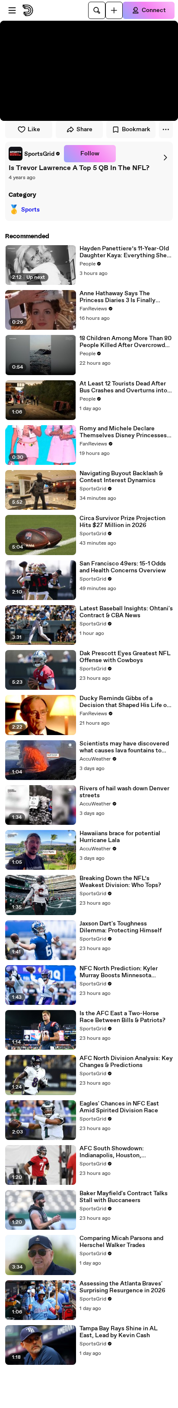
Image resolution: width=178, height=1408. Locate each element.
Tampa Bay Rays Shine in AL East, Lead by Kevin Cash (118, 1332)
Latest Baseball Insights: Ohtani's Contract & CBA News (126, 612)
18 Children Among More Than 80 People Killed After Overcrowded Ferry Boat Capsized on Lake (125, 342)
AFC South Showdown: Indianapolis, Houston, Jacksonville (111, 1152)
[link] (34, 154)
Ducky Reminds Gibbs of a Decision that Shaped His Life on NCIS (124, 702)
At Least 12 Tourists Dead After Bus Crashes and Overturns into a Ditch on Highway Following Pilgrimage (125, 387)
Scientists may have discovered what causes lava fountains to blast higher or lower (124, 747)
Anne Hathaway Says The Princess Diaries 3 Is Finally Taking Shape (117, 297)
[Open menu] (12, 10)
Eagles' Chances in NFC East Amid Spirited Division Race (119, 1107)
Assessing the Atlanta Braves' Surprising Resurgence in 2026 (122, 1287)
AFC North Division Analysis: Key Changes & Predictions (126, 1062)
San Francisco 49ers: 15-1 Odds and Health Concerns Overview (122, 567)
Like (34, 129)
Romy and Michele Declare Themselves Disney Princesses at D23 (123, 432)
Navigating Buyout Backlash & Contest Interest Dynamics (121, 477)
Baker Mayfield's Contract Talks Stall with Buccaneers (123, 1197)
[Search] (96, 10)
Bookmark (136, 129)
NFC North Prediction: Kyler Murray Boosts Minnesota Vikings (118, 972)
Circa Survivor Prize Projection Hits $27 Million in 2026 (122, 522)
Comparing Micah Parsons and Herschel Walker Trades (121, 1242)
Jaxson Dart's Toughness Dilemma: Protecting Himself (120, 927)
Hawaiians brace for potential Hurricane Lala (119, 837)
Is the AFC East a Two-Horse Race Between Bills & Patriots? (122, 1017)
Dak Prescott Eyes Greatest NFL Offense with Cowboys (125, 657)
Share (84, 129)
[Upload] (114, 10)
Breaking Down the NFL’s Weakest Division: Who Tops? (120, 882)
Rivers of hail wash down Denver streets (124, 792)
